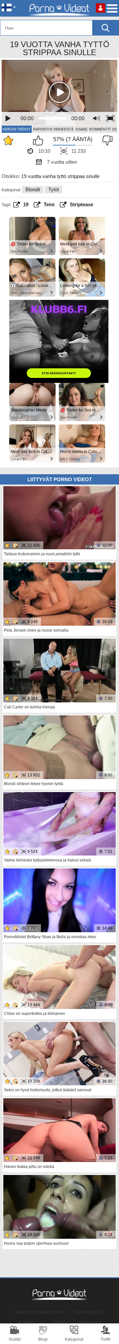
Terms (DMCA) (88, 1312)
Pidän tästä (39, 140)
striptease (81, 204)
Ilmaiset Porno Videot (40, 1312)
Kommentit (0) (103, 129)
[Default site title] (59, 8)
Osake (81, 129)
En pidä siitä (105, 140)
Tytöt (53, 189)
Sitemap (62, 1322)
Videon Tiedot (16, 129)
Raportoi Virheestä (53, 129)
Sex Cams (90, 1322)
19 (25, 204)
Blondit (32, 189)
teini (49, 204)
